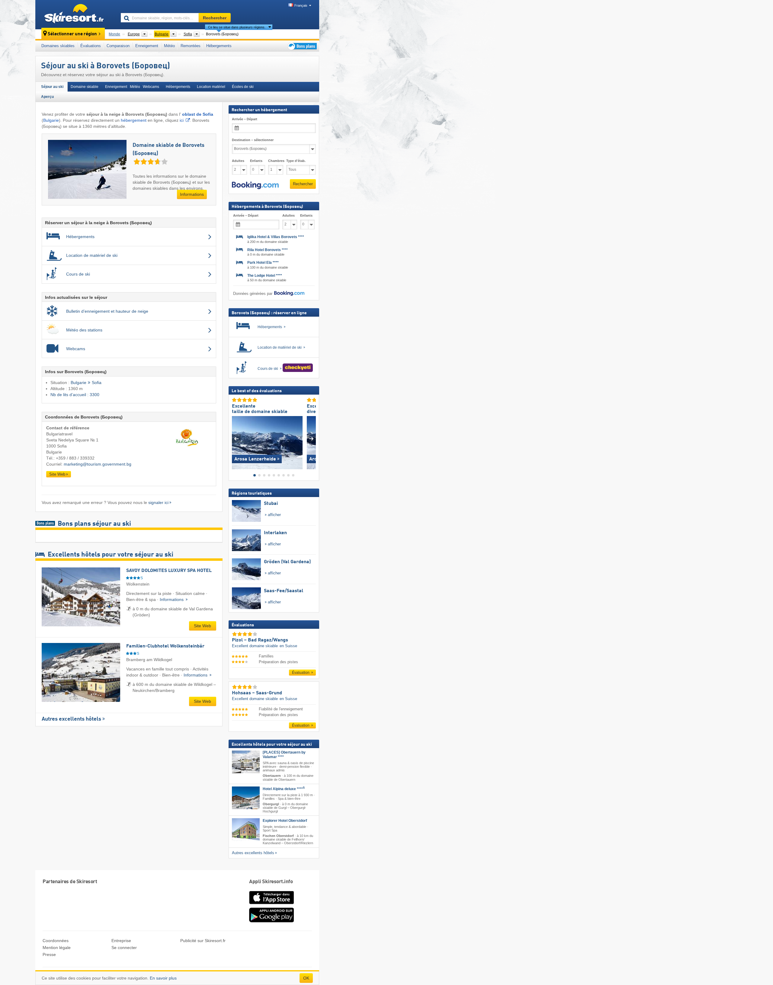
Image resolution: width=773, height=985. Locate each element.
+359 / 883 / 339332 (75, 458)
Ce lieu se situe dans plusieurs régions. (236, 27)
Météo (169, 46)
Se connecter (124, 947)
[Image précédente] (236, 438)
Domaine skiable (84, 87)
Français (300, 5)
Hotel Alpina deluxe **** (284, 788)
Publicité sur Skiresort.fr (203, 940)
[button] (255, 185)
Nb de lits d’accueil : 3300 (74, 394)
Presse (49, 954)
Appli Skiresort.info (271, 881)
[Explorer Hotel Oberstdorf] (246, 829)
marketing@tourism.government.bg (97, 464)
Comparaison (118, 46)
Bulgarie (51, 120)
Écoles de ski (243, 87)
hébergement (133, 120)
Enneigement (146, 46)
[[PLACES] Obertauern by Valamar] (246, 762)
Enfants (256, 161)
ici (182, 120)
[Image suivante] (311, 438)
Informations (192, 194)
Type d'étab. (296, 161)
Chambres (275, 161)
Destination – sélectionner (253, 140)
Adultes (238, 161)
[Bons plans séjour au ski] (301, 46)
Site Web (57, 474)
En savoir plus (163, 978)
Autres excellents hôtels (71, 719)
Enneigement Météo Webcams (132, 87)
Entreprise (121, 940)
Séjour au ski (52, 87)
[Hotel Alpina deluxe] (246, 797)
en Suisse (288, 646)
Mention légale (57, 947)
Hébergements (219, 46)
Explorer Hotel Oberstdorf (285, 821)
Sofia (96, 382)
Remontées (190, 46)
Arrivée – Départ (244, 119)
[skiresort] (75, 14)
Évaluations (90, 46)
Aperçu (47, 97)
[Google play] (271, 921)
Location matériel (211, 87)
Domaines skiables (58, 46)
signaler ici (158, 502)
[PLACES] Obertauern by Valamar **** (284, 754)
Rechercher (303, 184)
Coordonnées (56, 940)
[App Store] (271, 904)
